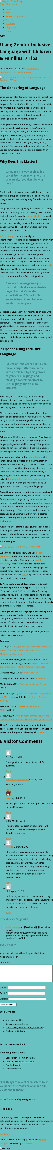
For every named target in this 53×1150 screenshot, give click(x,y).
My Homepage (13, 927)
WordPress (27, 1143)
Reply (8, 771)
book (24, 574)
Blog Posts (11, 27)
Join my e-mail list (14, 1020)
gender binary (34, 457)
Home (9, 9)
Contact (9, 31)
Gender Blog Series (31, 672)
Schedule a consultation (17, 1024)
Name (4, 987)
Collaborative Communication (20, 1058)
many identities (35, 216)
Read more (5, 1134)
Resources (10, 23)
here (41, 732)
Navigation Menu (9, 4)
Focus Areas (11, 20)
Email (3, 993)
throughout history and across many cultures (29, 479)
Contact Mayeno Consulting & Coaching (25, 1027)
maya (8, 798)
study (49, 265)
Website (4, 999)
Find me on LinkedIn (15, 1031)
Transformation (13, 1068)
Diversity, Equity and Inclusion (20, 1061)
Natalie (9, 846)
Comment (5, 962)
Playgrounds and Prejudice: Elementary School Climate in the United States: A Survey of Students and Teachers (25, 650)
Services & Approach (15, 16)
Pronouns (40, 678)
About (8, 12)
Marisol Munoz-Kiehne (17, 779)
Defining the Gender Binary (33, 684)
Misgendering (6, 236)
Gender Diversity (25, 72)
